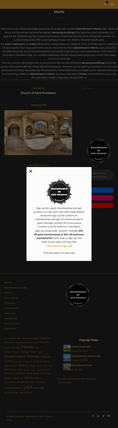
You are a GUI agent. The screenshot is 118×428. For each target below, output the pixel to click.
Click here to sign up (59, 246)
